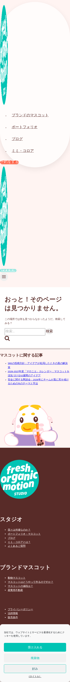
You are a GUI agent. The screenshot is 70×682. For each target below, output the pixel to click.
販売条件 (13, 617)
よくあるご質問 (16, 545)
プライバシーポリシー (20, 609)
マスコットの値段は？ (20, 585)
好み (35, 669)
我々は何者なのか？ (19, 529)
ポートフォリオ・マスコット (24, 533)
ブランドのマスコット (30, 116)
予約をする (9, 162)
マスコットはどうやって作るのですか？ (30, 581)
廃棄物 (35, 658)
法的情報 (13, 613)
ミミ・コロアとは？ (19, 541)
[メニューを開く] (4, 277)
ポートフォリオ (25, 128)
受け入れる (35, 647)
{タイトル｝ (35, 677)
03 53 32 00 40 (8, 270)
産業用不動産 (15, 590)
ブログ (17, 139)
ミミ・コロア (23, 151)
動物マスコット (16, 577)
